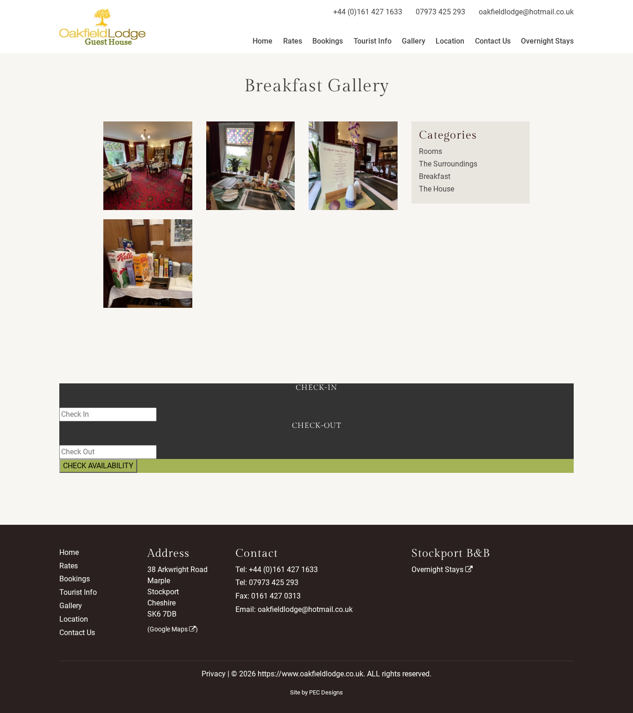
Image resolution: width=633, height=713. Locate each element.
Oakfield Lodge (102, 26)
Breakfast (434, 176)
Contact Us (493, 41)
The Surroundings (448, 163)
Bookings (327, 41)
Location (450, 41)
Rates (292, 41)
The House (436, 189)
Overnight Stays (547, 41)
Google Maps (169, 629)
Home (262, 41)
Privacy (214, 673)
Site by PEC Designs (316, 692)
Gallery (413, 41)
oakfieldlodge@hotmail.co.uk (526, 11)
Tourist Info (373, 41)
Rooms (430, 151)
